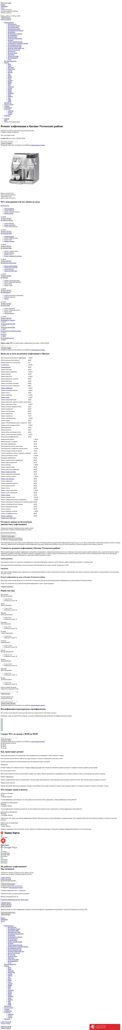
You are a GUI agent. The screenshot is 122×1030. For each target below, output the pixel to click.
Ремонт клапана (9, 241)
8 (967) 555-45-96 (36, 767)
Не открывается (5, 292)
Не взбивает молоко (7, 220)
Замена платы (5, 397)
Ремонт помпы (8, 213)
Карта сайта (24, 899)
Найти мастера (5, 693)
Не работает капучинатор (8, 263)
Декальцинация (9, 208)
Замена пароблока (9, 225)
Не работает (4, 277)
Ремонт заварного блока (8, 472)
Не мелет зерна (5, 305)
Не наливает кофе (6, 233)
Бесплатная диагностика (8, 912)
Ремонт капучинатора (7, 478)
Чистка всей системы (10, 266)
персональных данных (38, 145)
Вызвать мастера (6, 218)
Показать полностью (7, 586)
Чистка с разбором (6, 516)
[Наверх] (1, 916)
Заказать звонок (5, 17)
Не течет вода (5, 205)
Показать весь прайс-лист (8, 518)
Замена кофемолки (6, 388)
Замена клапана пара (10, 271)
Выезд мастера (5, 914)
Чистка (6, 298)
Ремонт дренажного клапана (13, 256)
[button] (7, 109)
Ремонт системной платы (12, 280)
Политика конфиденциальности (10, 899)
